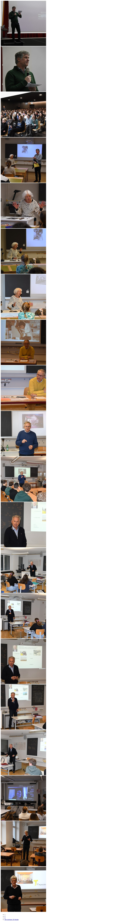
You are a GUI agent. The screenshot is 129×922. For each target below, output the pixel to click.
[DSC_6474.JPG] (23, 866)
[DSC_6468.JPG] (23, 683)
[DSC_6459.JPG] (23, 410)
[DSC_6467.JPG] (23, 638)
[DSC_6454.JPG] (23, 319)
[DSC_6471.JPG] (23, 774)
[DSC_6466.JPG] (23, 592)
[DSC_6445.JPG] (23, 136)
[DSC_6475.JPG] (23, 911)
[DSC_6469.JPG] (23, 729)
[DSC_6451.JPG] (23, 273)
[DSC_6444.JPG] (23, 91)
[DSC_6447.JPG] (23, 182)
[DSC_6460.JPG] (23, 455)
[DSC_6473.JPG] (23, 820)
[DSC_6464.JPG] (23, 547)
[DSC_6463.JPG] (23, 501)
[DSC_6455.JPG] (23, 364)
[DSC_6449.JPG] (23, 228)
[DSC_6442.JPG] (23, 45)
